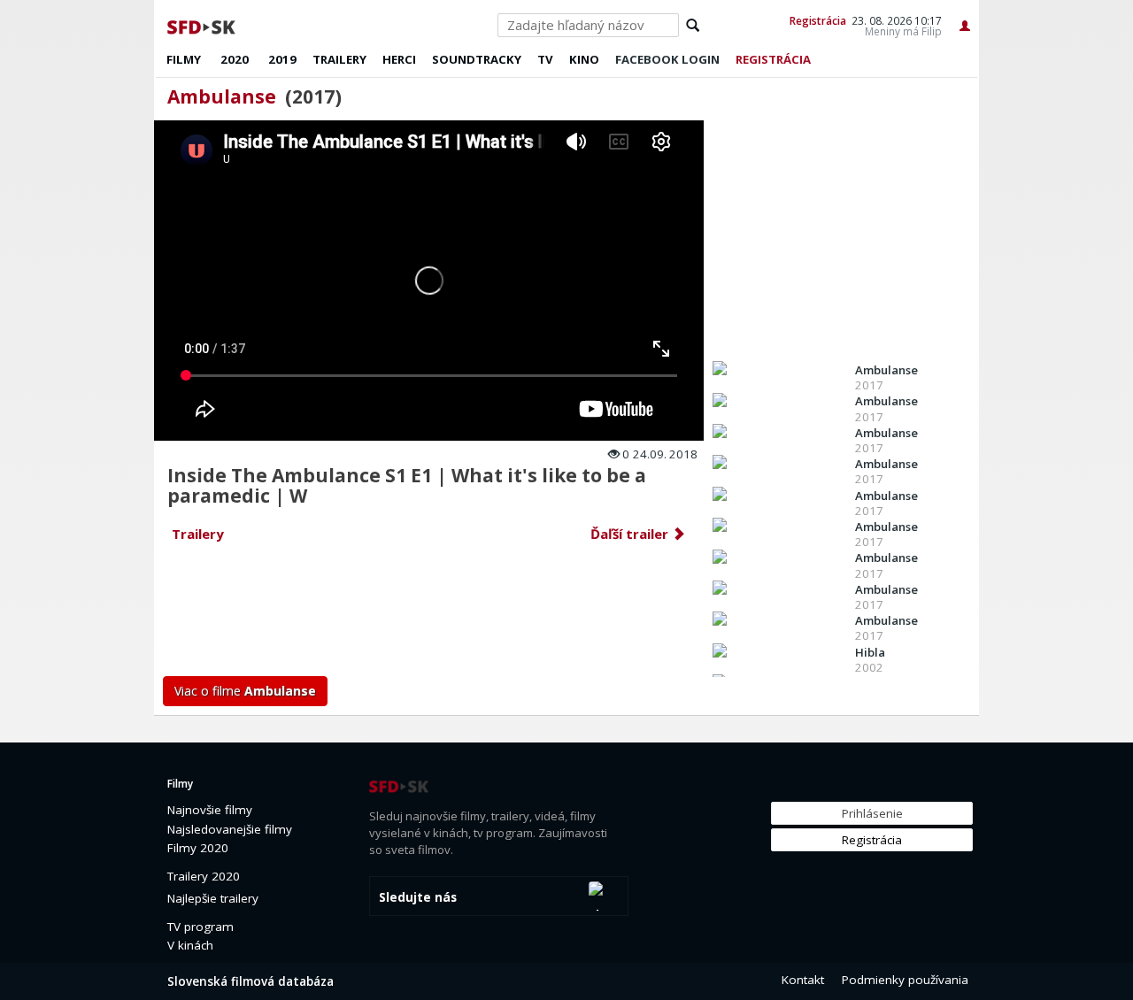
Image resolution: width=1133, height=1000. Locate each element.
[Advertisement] (430, 614)
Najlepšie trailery (212, 898)
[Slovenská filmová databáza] (202, 25)
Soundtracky (476, 59)
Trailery (339, 59)
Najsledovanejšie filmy (229, 829)
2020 (234, 59)
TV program (200, 927)
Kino (584, 59)
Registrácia (818, 20)
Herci (399, 59)
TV (545, 59)
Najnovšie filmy (209, 810)
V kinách (190, 945)
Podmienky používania (905, 980)
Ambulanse (221, 96)
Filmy (183, 59)
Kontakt (803, 980)
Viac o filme (245, 690)
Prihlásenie (872, 813)
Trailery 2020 (203, 876)
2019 (282, 59)
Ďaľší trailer (631, 533)
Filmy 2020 (197, 848)
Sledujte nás (418, 897)
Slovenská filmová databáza (250, 981)
